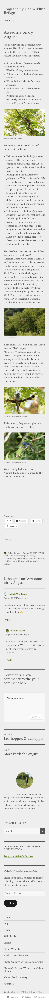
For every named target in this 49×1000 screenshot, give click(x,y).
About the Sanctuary (15, 977)
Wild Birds (10, 936)
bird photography (19, 556)
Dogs (7, 923)
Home (7, 917)
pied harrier (9, 561)
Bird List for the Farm (16, 955)
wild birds (20, 561)
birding (31, 556)
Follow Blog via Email (20, 871)
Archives (9, 984)
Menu (8, 20)
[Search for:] (22, 831)
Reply (7, 620)
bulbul (41, 558)
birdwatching (10, 558)
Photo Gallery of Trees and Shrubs (23, 962)
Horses (7, 930)
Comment (36, 717)
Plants (7, 942)
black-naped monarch (27, 558)
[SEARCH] (42, 831)
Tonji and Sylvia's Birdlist (18, 856)
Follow (10, 903)
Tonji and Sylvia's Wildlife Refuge (19, 992)
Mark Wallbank (18, 594)
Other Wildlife (12, 949)
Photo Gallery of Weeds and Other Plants (23, 969)
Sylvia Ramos (14, 553)
